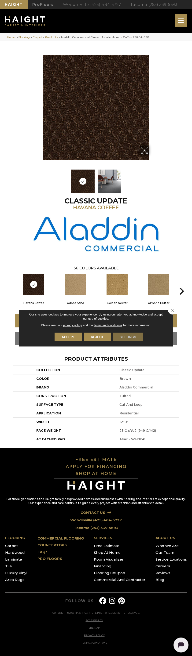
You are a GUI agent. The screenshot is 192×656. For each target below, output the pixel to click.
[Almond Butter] (159, 284)
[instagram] (112, 601)
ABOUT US (165, 538)
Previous (39, 179)
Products (51, 37)
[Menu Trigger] (180, 20)
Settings (128, 337)
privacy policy (72, 325)
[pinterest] (121, 601)
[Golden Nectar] (117, 284)
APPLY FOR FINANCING (96, 466)
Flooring (24, 37)
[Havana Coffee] (34, 284)
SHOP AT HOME (96, 473)
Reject (97, 337)
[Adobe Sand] (75, 284)
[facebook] (103, 601)
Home (11, 37)
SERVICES (103, 538)
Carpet (37, 37)
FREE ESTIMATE (96, 459)
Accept (68, 337)
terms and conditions (108, 325)
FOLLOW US (79, 601)
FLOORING (15, 538)
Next (152, 179)
